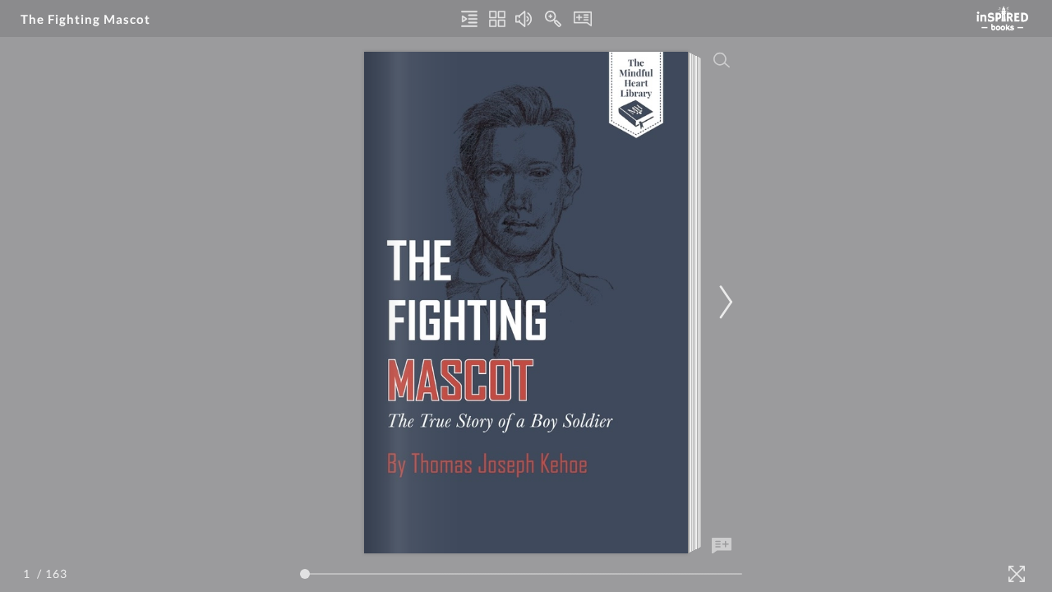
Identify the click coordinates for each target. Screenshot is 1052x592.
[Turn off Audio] (523, 18)
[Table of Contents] (469, 18)
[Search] (721, 60)
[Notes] (582, 18)
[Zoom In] (553, 18)
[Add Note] (721, 546)
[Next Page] (723, 302)
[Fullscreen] (1016, 573)
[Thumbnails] (497, 18)
